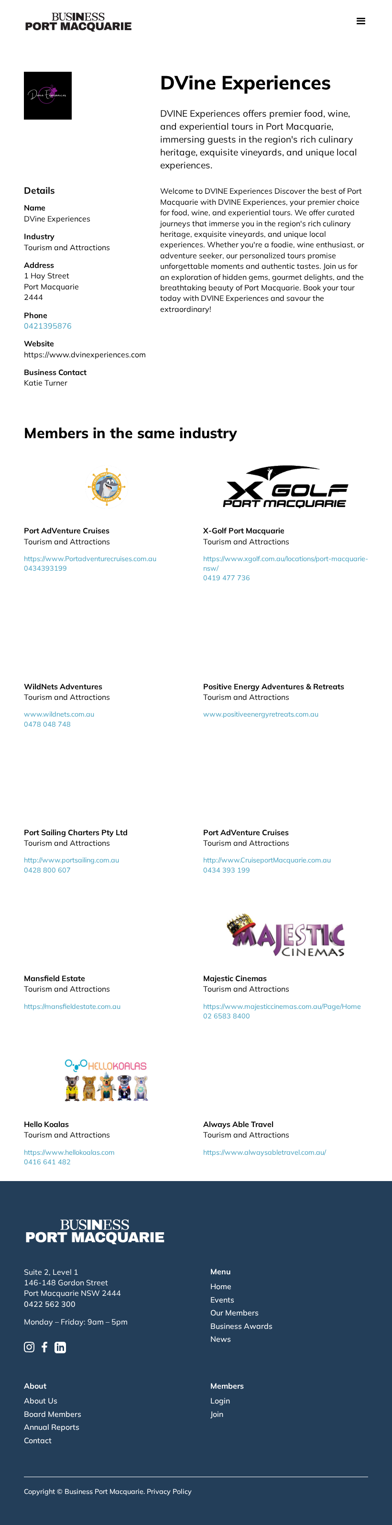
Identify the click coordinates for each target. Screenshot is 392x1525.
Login (220, 1400)
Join (216, 1414)
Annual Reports (51, 1427)
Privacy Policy (169, 1491)
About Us (40, 1400)
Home (220, 1286)
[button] (361, 21)
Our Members (234, 1312)
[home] (79, 21)
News (220, 1339)
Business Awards (241, 1326)
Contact (38, 1440)
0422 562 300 (50, 1304)
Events (222, 1299)
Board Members (52, 1414)
